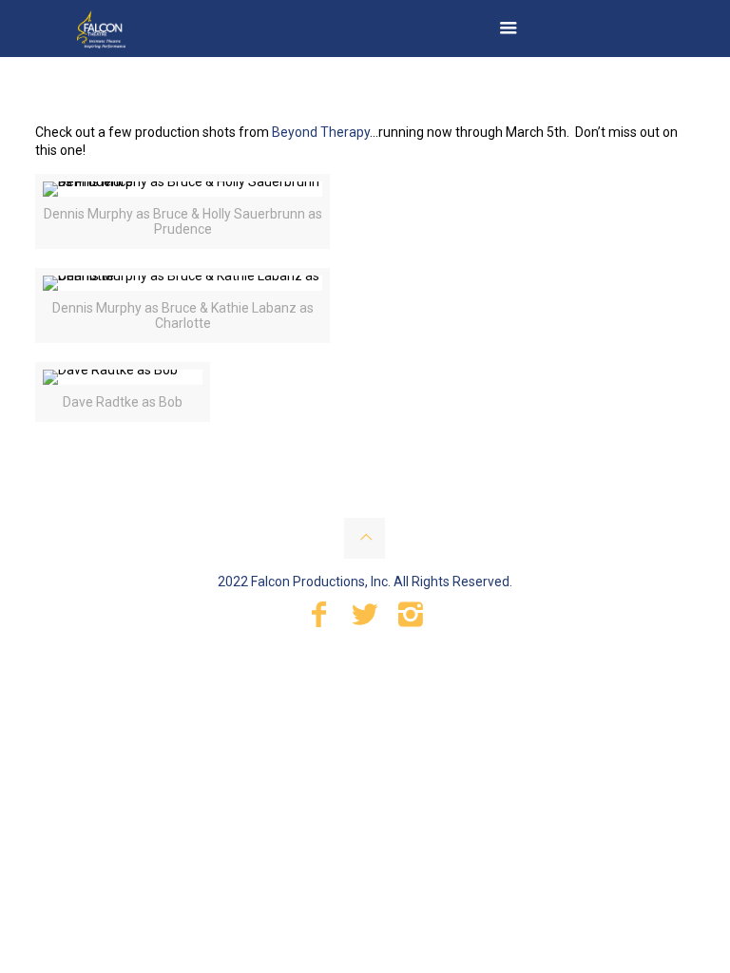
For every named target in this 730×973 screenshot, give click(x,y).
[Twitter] (365, 619)
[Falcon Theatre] (101, 28)
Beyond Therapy (321, 132)
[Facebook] (319, 619)
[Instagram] (411, 619)
